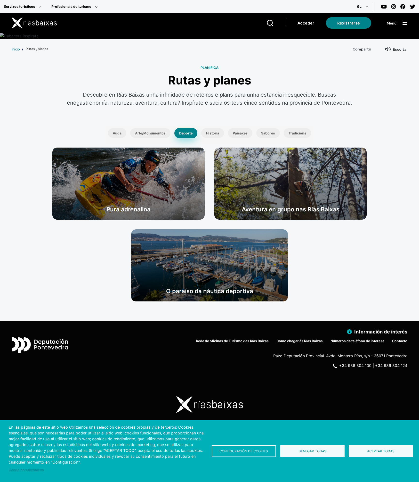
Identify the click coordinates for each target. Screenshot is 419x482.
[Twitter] (412, 6)
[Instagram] (393, 6)
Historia (212, 133)
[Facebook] (402, 6)
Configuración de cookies (243, 451)
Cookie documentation (26, 470)
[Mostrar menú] (405, 23)
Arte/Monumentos (150, 133)
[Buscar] (276, 23)
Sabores (268, 133)
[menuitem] (24, 6)
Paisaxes (240, 133)
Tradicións (297, 133)
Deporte (186, 133)
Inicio (16, 49)
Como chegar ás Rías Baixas (299, 341)
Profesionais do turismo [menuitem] (71, 6)
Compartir (362, 49)
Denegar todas (312, 451)
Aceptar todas (381, 451)
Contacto (399, 341)
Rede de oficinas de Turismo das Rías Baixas (232, 341)
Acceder (306, 22)
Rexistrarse (348, 22)
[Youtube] (384, 6)
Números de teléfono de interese (357, 341)
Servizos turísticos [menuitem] (19, 6)
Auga (117, 133)
